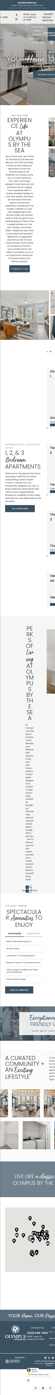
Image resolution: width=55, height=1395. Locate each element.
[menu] (3, 15)
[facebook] (16, 15)
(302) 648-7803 (37, 1333)
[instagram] (16, 20)
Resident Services (47, 15)
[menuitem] (38, 27)
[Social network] (45, 1358)
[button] (30, 1218)
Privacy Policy (39, 1363)
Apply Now (47, 20)
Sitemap (49, 1365)
